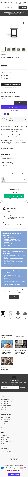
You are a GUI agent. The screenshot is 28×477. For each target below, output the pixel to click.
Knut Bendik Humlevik (12, 180)
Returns (3, 425)
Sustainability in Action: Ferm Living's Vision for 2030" (6, 352)
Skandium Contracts (6, 401)
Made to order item (6, 98)
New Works (3, 54)
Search (24, 7)
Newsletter (4, 409)
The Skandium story (6, 440)
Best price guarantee (6, 419)
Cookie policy (4, 444)
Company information (6, 442)
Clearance (3, 407)
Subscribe (22, 387)
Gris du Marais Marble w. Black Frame (11, 87)
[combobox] (14, 7)
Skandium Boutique (6, 405)
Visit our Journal (20, 336)
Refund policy (4, 421)
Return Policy (14, 297)
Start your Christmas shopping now (6, 368)
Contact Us (4, 435)
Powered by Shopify (18, 465)
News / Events (5, 437)
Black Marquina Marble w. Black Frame (11, 84)
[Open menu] (25, 3)
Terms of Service (5, 417)
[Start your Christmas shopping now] (7, 361)
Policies (3, 428)
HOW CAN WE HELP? (6, 451)
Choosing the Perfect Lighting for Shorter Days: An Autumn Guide (20, 353)
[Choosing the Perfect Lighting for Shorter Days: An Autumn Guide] (21, 344)
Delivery (3, 423)
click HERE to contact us (7, 454)
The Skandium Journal (7, 399)
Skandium (11, 465)
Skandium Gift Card (6, 403)
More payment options (14, 110)
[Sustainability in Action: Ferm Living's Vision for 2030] (7, 344)
